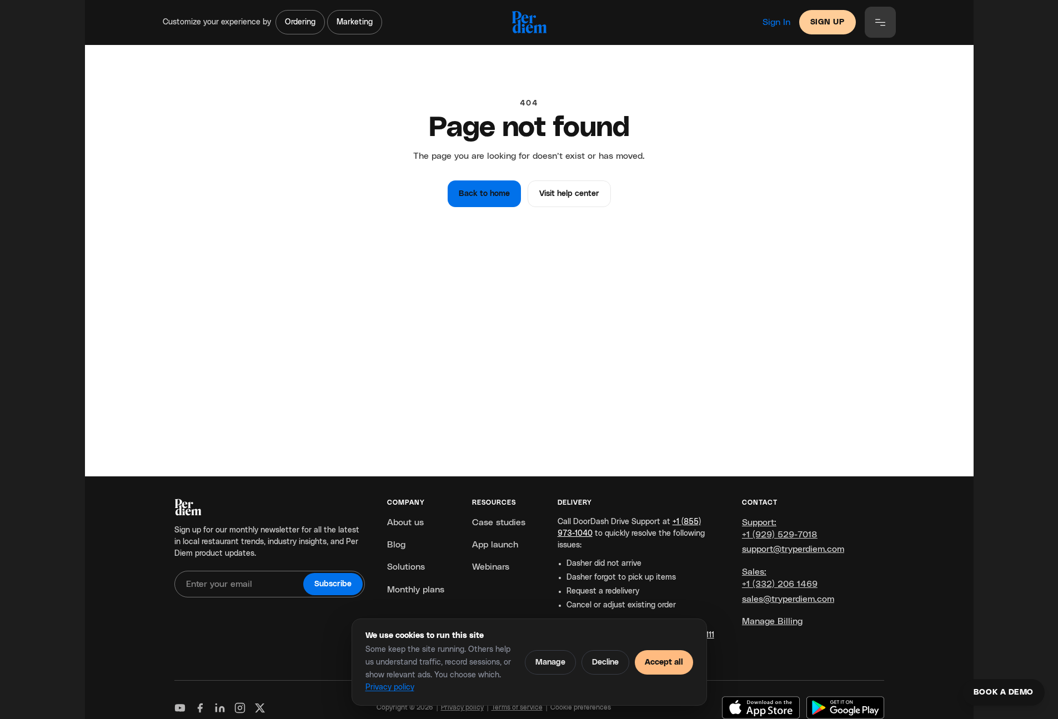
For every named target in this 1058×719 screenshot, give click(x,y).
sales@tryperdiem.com (788, 599)
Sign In (776, 22)
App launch (495, 544)
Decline (605, 662)
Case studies (498, 522)
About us (405, 522)
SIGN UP (827, 22)
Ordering (300, 22)
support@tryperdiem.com (793, 549)
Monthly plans (415, 589)
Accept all (664, 662)
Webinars (490, 566)
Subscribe (333, 584)
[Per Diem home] (529, 22)
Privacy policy (389, 687)
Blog (396, 544)
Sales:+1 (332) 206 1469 (780, 578)
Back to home (484, 194)
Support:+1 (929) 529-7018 (780, 528)
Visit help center (569, 194)
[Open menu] (880, 22)
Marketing (355, 22)
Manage (550, 662)
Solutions (406, 566)
